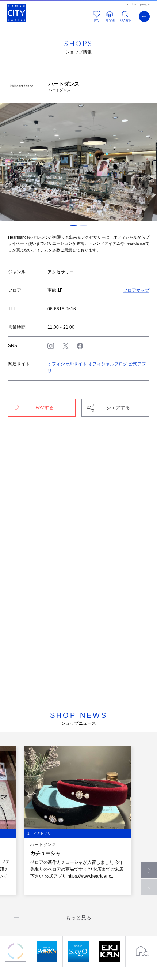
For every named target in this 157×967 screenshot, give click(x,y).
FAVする (44, 407)
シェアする (118, 407)
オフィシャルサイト (67, 363)
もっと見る (78, 918)
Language (141, 4)
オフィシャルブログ (107, 363)
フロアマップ (136, 290)
